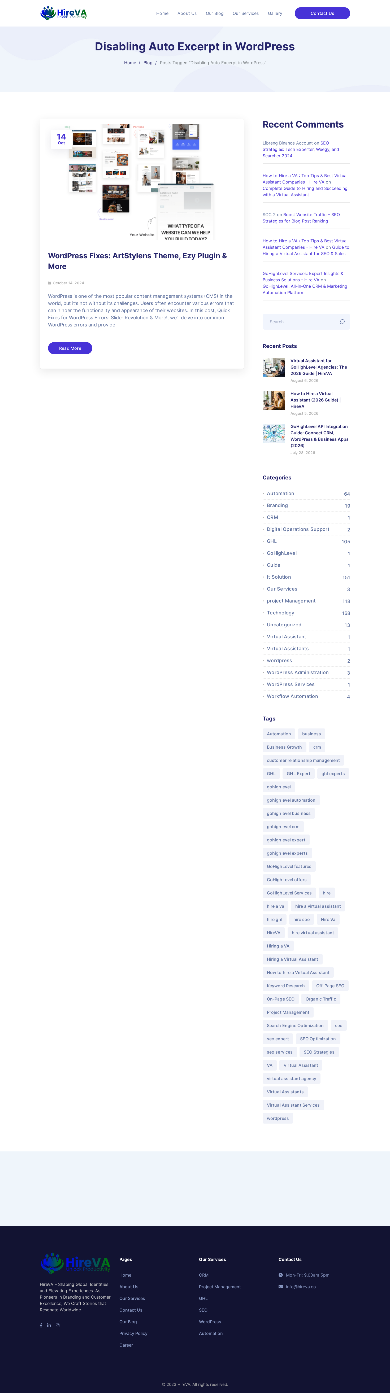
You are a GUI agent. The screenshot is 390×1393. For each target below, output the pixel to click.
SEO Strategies (319, 1052)
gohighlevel (279, 786)
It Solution (279, 577)
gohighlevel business (289, 813)
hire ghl (274, 919)
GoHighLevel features (289, 866)
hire (327, 893)
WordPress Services (291, 684)
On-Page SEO (280, 999)
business (311, 733)
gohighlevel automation (291, 800)
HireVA (274, 932)
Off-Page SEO (330, 985)
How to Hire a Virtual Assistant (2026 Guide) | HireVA (316, 400)
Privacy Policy (133, 1333)
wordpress (279, 660)
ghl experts (333, 773)
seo (339, 1025)
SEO (203, 1310)
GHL (272, 541)
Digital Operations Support (298, 529)
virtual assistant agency (291, 1078)
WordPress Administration (298, 672)
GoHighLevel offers (287, 879)
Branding (277, 505)
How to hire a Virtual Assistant (298, 972)
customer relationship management (303, 760)
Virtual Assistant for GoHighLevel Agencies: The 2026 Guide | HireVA (319, 367)
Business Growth (284, 747)
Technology (280, 612)
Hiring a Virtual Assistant (292, 959)
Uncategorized (284, 624)
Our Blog (128, 1321)
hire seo (301, 919)
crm (317, 747)
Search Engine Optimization (295, 1025)
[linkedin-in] (49, 1325)
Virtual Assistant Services (293, 1105)
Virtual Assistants (288, 648)
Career (126, 1345)
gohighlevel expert (286, 839)
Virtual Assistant (286, 636)
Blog (148, 62)
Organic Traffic (321, 999)
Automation (280, 493)
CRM (272, 517)
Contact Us (322, 13)
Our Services (282, 589)
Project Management (288, 1012)
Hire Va (328, 919)
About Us (128, 1286)
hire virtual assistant (313, 932)
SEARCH (343, 320)
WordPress (210, 1321)
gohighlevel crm (283, 826)
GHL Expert (298, 773)
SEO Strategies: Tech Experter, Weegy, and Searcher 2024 (301, 149)
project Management (291, 601)
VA (269, 1065)
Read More (70, 348)
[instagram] (57, 1325)
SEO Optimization (318, 1038)
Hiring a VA (278, 946)
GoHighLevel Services (289, 893)
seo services (280, 1052)
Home (130, 62)
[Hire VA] (64, 12)
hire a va (275, 906)
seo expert (278, 1038)
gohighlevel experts (287, 853)
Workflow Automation (292, 696)
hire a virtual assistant (318, 906)
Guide (273, 565)
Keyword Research (286, 985)
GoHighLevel (282, 553)
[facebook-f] (41, 1325)
